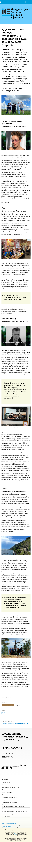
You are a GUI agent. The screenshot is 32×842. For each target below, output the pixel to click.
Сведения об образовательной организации (13, 808)
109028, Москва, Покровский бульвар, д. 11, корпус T (14, 736)
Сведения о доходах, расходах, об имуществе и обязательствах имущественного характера (14, 805)
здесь (15, 833)
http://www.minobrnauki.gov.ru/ (9, 823)
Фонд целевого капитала (8, 800)
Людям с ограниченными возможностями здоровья (14, 811)
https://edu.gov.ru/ (6, 826)
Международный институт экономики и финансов (14, 723)
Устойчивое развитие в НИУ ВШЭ (10, 787)
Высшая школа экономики (8, 2)
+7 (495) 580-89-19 (11, 748)
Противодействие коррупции (9, 802)
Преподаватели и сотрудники (9, 790)
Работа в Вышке (6, 816)
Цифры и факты (6, 782)
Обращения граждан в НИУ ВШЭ (10, 797)
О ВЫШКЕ (5, 780)
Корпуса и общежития (7, 792)
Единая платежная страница (9, 814)
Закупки (4, 795)
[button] (3, 416)
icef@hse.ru (7, 756)
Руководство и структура (8, 785)
